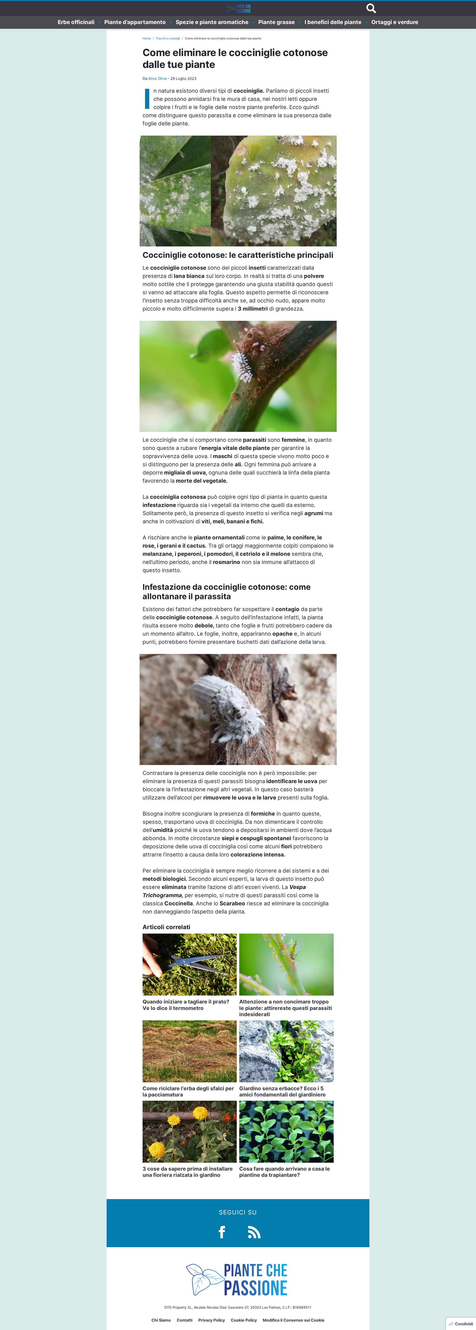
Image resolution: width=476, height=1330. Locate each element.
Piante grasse (276, 22)
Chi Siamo (161, 1320)
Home (147, 38)
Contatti (184, 1320)
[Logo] (238, 8)
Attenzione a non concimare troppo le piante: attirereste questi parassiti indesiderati (285, 1008)
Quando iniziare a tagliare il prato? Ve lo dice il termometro (186, 1005)
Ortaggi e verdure (394, 22)
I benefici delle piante (333, 22)
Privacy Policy (211, 1320)
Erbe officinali (76, 22)
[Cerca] (371, 8)
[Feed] (254, 1231)
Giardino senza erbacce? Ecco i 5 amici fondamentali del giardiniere (282, 1091)
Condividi (464, 1323)
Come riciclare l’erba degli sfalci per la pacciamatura (188, 1091)
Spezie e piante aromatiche (212, 22)
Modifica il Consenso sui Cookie (294, 1320)
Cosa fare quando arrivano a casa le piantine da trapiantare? (284, 1172)
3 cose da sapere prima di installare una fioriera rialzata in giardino (188, 1172)
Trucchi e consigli (168, 38)
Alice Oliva (157, 78)
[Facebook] (222, 1231)
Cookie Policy (244, 1320)
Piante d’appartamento (135, 22)
